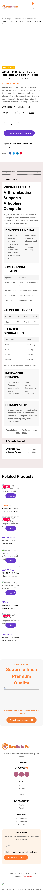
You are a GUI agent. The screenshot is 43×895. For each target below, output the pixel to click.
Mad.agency (27, 876)
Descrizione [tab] (11, 179)
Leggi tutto (12, 496)
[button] (21, 720)
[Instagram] (21, 774)
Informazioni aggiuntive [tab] (17, 441)
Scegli (12, 528)
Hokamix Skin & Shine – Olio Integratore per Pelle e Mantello (10, 511)
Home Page (6, 18)
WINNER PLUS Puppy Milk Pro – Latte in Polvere (10, 608)
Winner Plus (12, 79)
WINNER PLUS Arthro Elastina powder (16, 107)
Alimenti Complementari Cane (26, 18)
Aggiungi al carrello (20, 133)
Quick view (15, 488)
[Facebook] (16, 774)
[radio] (5, 112)
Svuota (31, 113)
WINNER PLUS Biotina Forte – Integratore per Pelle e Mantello (10, 640)
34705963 (20, 767)
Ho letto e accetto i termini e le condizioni (21, 852)
